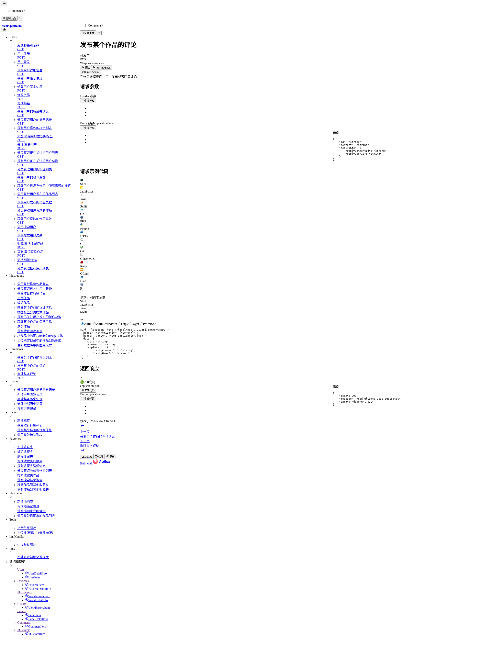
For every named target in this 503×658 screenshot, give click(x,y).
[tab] (290, 182)
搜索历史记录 (26, 408)
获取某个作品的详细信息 (34, 307)
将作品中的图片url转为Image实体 (40, 336)
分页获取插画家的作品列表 (36, 516)
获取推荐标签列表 (29, 425)
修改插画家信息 (28, 506)
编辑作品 (23, 303)
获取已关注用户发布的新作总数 (39, 317)
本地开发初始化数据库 (33, 557)
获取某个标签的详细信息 (34, 430)
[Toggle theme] (4, 30)
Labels (21, 611)
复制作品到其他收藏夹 (33, 489)
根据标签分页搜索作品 (33, 312)
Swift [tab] (83, 311)
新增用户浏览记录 (29, 394)
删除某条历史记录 (29, 399)
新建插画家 (25, 501)
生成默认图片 (26, 545)
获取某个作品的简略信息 (34, 321)
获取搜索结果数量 (29, 480)
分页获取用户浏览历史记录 (36, 389)
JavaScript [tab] (86, 304)
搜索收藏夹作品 (28, 475)
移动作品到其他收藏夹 (33, 484)
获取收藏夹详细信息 (31, 466)
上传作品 (23, 298)
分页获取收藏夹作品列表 (34, 470)
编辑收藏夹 (25, 451)
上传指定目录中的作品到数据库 (39, 340)
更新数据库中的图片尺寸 (34, 345)
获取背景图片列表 (29, 331)
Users (20, 569)
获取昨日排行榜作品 (31, 293)
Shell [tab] (83, 301)
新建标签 (23, 420)
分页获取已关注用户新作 (34, 288)
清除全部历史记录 (29, 404)
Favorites (23, 581)
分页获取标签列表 (29, 435)
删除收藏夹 (25, 456)
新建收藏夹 (25, 447)
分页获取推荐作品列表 (33, 284)
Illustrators (23, 630)
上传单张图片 (26, 528)
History (22, 603)
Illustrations (24, 592)
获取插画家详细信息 (31, 511)
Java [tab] (83, 308)
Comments (24, 622)
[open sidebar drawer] (4, 4)
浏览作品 (23, 326)
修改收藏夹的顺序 (29, 461)
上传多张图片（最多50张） (36, 532)
